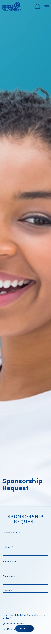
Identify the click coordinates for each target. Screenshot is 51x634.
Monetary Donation (16, 623)
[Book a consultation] (37, 6)
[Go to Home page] (11, 6)
